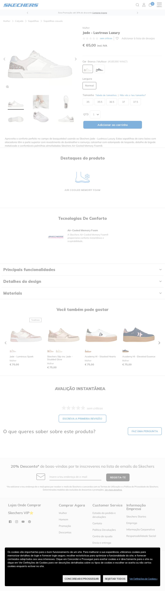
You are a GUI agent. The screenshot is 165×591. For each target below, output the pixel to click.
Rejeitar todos (115, 578)
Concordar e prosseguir (82, 578)
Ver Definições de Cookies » (143, 578)
